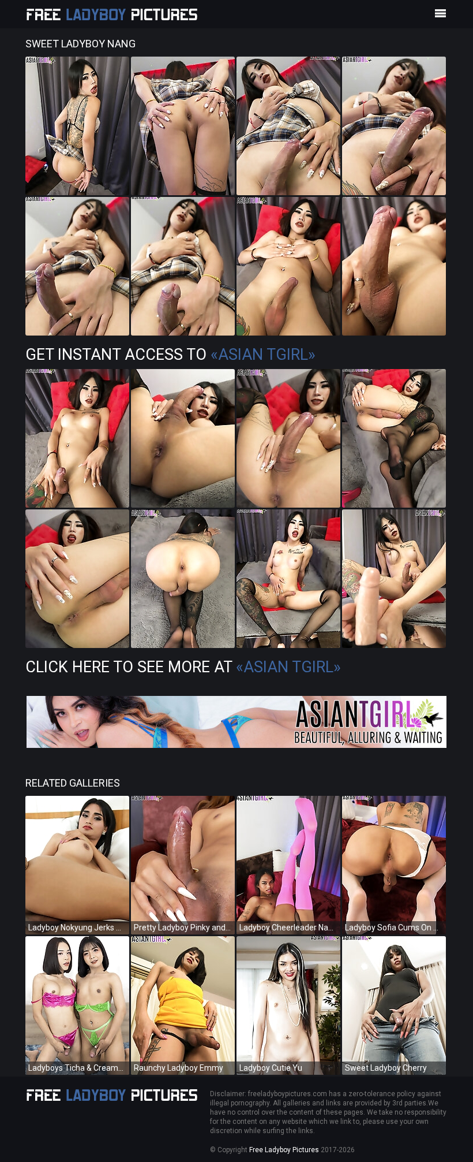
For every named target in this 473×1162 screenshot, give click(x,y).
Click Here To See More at (183, 667)
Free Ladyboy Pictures (284, 1150)
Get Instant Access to (170, 354)
